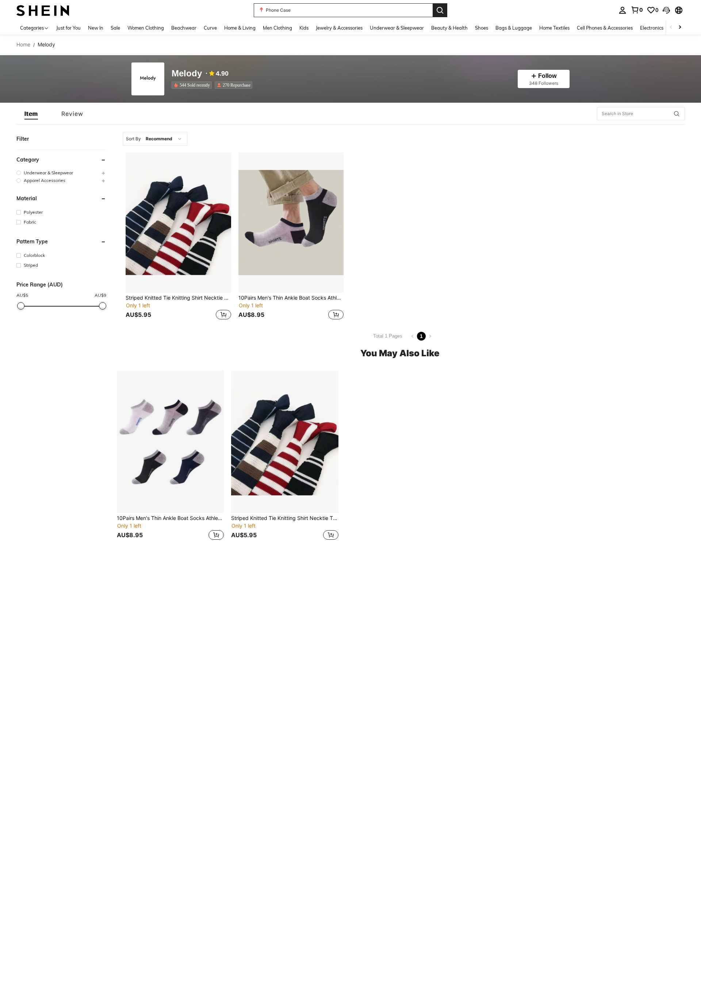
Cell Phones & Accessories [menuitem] (605, 28)
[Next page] (430, 336)
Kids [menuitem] (304, 28)
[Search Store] (676, 113)
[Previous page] (412, 336)
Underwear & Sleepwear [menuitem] (397, 28)
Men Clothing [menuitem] (277, 28)
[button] (666, 10)
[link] (637, 9)
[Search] (440, 10)
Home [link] (23, 45)
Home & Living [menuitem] (240, 28)
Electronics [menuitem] (651, 28)
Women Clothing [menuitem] (145, 28)
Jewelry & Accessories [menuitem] (339, 28)
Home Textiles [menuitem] (554, 28)
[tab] (31, 113)
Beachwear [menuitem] (183, 28)
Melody (187, 73)
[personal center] (622, 10)
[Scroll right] (679, 27)
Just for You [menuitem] (68, 28)
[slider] (20, 306)
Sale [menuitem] (115, 28)
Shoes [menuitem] (481, 28)
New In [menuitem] (95, 28)
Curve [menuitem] (210, 28)
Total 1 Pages (387, 336)
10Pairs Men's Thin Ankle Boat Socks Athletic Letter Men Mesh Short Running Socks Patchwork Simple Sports (291, 298)
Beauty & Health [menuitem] (449, 28)
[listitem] (193, 85)
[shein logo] (42, 10)
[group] (61, 172)
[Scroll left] (671, 27)
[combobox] (155, 138)
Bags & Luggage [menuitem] (513, 28)
